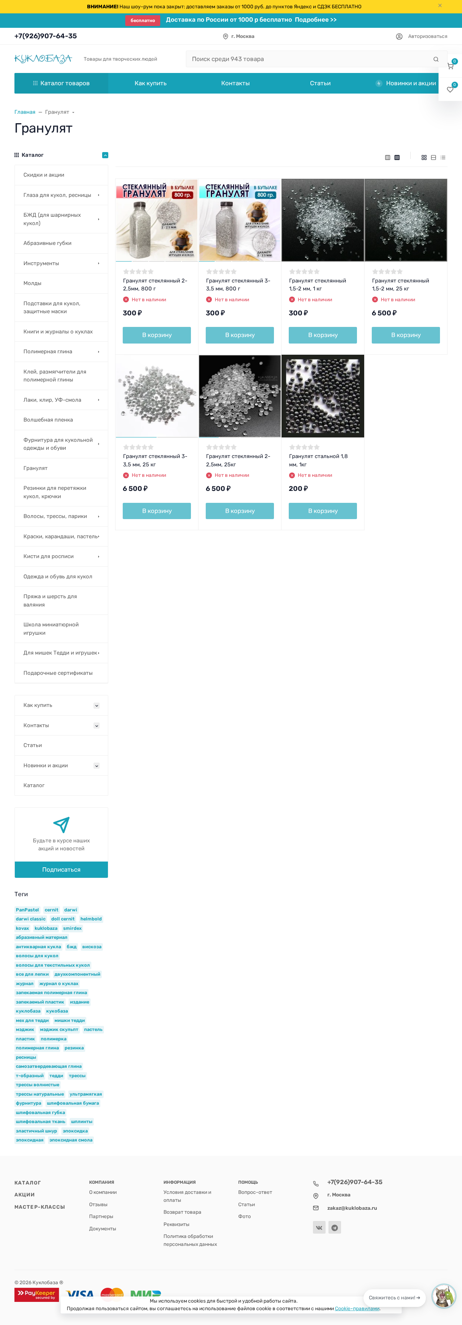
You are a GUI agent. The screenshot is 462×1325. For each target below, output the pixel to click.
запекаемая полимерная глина (51, 992)
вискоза (91, 946)
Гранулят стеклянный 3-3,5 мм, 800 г (238, 284)
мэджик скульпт (59, 1029)
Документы (102, 1228)
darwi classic (30, 919)
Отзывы (98, 1204)
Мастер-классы (39, 1207)
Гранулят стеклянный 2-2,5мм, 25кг (238, 460)
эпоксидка (75, 1131)
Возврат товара (182, 1212)
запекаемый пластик (40, 1002)
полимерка (53, 1038)
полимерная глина (37, 1047)
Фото (244, 1216)
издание (79, 1002)
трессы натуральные (40, 1094)
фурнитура (28, 1103)
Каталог (27, 1183)
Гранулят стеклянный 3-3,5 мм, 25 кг (155, 460)
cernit (51, 909)
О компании (103, 1192)
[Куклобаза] (43, 59)
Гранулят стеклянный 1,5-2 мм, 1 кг (317, 284)
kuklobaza (46, 928)
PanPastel (27, 909)
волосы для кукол (37, 955)
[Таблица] (443, 157)
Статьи (246, 1204)
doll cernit (63, 919)
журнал (25, 983)
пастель (93, 1029)
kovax (22, 928)
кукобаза (57, 1011)
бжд (72, 946)
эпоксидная (30, 1140)
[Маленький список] (387, 157)
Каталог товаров (65, 83)
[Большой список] (397, 157)
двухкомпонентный (77, 974)
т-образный (30, 1075)
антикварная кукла (38, 946)
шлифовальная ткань (40, 1121)
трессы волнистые (37, 1084)
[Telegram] (334, 1227)
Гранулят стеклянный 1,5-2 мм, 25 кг (400, 284)
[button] (450, 66)
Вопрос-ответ (255, 1192)
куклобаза (28, 1011)
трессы (77, 1075)
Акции (24, 1194)
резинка (74, 1047)
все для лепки (32, 974)
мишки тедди (70, 1020)
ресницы (26, 1057)
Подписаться (61, 869)
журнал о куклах (58, 983)
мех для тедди (32, 1020)
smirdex (72, 928)
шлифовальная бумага (73, 1103)
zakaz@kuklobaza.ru (352, 1208)
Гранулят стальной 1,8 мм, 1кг (318, 460)
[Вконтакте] (319, 1227)
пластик (25, 1038)
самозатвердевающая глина (49, 1066)
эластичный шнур (36, 1131)
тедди (56, 1075)
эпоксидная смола (70, 1140)
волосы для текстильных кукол (53, 965)
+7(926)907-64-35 (45, 36)
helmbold (91, 919)
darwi (70, 909)
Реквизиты (176, 1224)
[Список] (433, 157)
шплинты (81, 1121)
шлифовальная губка (40, 1112)
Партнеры (101, 1216)
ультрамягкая (86, 1094)
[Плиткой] (424, 157)
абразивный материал (41, 937)
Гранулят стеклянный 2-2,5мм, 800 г (155, 284)
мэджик (25, 1029)
